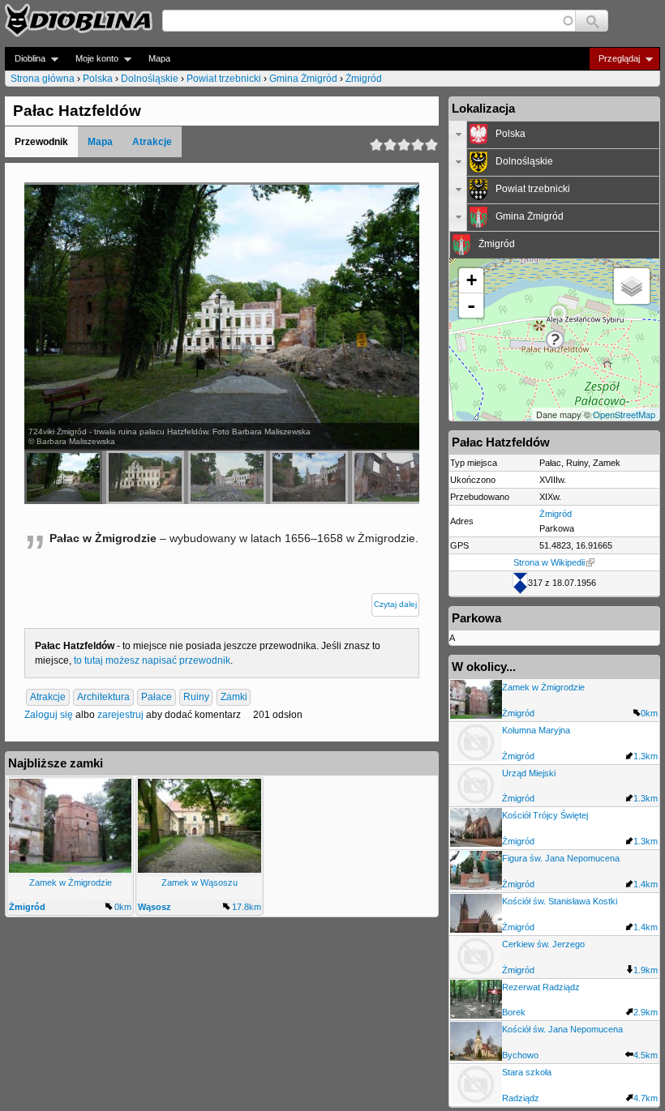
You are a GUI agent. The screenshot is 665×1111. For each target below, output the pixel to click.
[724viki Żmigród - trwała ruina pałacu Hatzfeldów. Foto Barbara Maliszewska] (63, 477)
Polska (98, 78)
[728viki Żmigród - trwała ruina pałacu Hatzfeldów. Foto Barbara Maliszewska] (309, 477)
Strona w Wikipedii (549, 562)
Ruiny (196, 697)
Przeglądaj (614, 58)
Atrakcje (152, 141)
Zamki (234, 697)
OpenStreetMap (624, 414)
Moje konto (92, 58)
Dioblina (25, 58)
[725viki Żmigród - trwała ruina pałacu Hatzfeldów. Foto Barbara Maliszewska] (145, 477)
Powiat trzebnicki (224, 78)
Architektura (103, 697)
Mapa (159, 58)
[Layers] (632, 286)
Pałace (156, 697)
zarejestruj (120, 714)
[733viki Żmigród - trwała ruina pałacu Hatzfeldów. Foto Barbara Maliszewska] (391, 477)
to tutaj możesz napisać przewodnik (152, 660)
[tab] (554, 134)
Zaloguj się (48, 714)
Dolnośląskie (149, 78)
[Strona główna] (78, 20)
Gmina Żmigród (303, 78)
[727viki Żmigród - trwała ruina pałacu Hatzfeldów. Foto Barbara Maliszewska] (227, 477)
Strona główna (43, 78)
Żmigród (363, 78)
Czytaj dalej (395, 604)
